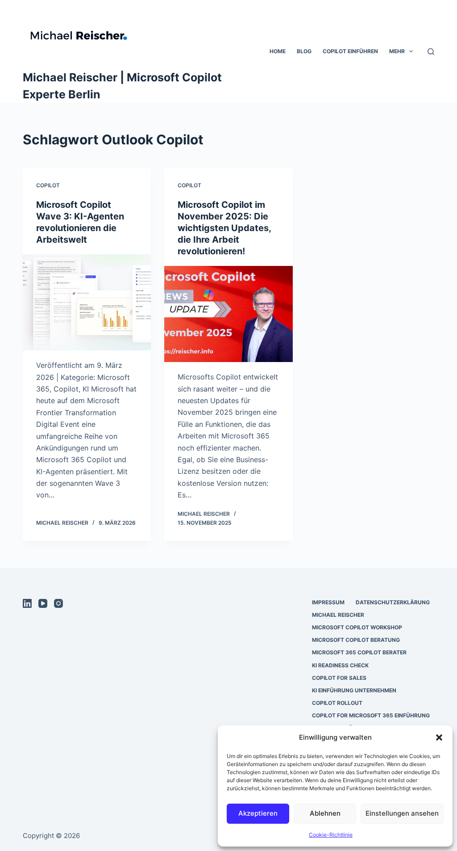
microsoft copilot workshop (357, 627)
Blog (304, 51)
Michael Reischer (338, 614)
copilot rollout (337, 702)
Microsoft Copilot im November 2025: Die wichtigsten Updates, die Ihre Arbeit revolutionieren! (224, 228)
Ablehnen (325, 813)
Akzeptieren (258, 813)
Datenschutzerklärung (393, 602)
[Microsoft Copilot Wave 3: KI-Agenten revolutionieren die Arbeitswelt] (87, 302)
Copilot (48, 185)
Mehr (397, 51)
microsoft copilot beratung (356, 639)
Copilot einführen (350, 51)
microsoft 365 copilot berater (359, 652)
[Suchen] (431, 51)
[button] (439, 737)
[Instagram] (58, 603)
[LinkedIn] (27, 603)
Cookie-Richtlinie (331, 834)
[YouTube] (42, 603)
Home (278, 51)
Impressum (328, 602)
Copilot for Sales (339, 677)
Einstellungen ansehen (402, 813)
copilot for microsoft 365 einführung (371, 715)
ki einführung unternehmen (354, 690)
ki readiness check (340, 665)
